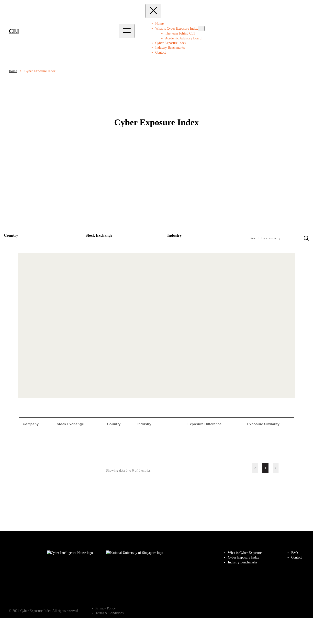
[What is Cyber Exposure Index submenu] (201, 28)
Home (159, 23)
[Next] (276, 468)
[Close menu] (153, 11)
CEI (14, 31)
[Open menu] (126, 31)
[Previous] (255, 468)
